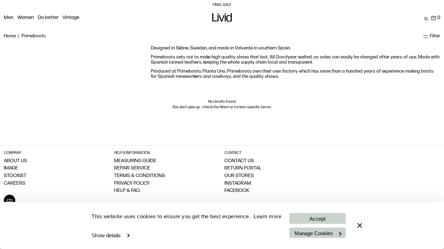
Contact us (239, 161)
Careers (14, 183)
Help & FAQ (127, 190)
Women (25, 17)
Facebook (236, 190)
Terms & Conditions (139, 175)
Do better (48, 17)
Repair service (132, 168)
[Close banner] (359, 225)
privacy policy (132, 183)
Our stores (239, 175)
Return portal (243, 168)
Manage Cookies (313, 233)
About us (15, 161)
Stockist (15, 175)
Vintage (70, 17)
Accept (317, 219)
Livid (222, 19)
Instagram (237, 183)
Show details (106, 235)
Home (10, 36)
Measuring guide (135, 161)
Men (9, 17)
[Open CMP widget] (9, 200)
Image (11, 168)
